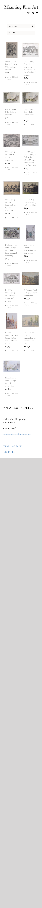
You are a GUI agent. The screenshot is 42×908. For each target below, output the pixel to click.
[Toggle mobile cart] (28, 13)
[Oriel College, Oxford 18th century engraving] (11, 140)
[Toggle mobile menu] (37, 13)
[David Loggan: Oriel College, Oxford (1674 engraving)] (11, 278)
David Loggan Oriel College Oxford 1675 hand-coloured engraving (11, 250)
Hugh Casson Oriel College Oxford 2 (10, 112)
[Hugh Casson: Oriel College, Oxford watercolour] (11, 366)
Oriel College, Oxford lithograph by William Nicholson (10, 205)
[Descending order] (32, 26)
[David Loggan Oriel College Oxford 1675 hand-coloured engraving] (11, 233)
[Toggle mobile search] (33, 13)
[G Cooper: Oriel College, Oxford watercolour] (30, 278)
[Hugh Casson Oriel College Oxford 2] (11, 98)
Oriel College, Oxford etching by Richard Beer (30, 202)
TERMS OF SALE (12, 446)
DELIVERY (9, 451)
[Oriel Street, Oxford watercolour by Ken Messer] (30, 233)
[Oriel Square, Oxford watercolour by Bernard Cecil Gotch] (30, 321)
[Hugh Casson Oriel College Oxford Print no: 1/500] (30, 98)
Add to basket (9, 78)
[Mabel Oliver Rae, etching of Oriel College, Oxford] (11, 50)
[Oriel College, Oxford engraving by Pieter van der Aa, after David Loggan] (30, 50)
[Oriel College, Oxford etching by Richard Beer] (30, 188)
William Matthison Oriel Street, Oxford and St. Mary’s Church (11, 338)
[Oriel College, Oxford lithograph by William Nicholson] (11, 188)
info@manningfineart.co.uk (16, 433)
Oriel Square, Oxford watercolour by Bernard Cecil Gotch (30, 338)
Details (16, 77)
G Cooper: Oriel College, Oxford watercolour (30, 293)
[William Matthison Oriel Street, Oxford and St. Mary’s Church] (11, 321)
